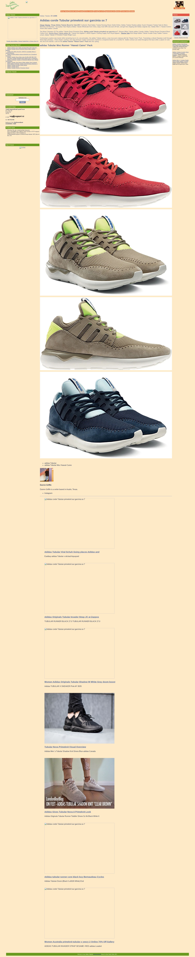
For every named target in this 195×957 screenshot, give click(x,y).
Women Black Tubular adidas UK (60, 33)
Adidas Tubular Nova (13, 66)
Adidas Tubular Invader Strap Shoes (17, 65)
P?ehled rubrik (125, 11)
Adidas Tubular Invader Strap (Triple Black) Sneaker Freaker (181, 53)
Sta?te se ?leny (179, 8)
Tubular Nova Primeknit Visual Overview (65, 747)
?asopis (81, 11)
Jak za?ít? (101, 11)
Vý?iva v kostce (88, 11)
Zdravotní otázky (73, 11)
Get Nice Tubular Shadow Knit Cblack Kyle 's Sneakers (22, 58)
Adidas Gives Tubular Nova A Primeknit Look (67, 812)
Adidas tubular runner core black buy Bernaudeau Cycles (74, 877)
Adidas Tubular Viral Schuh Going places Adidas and (71, 552)
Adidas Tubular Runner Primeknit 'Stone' (18, 68)
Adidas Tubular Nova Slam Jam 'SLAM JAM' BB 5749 (21, 57)
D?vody (96, 11)
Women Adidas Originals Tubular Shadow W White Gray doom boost (79, 682)
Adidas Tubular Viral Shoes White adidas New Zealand (22, 62)
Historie (118, 11)
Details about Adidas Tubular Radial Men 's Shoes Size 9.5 (22, 41)
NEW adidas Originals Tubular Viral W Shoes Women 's (22, 63)
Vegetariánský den (110, 11)
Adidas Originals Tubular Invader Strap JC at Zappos (71, 617)
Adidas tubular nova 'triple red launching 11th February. (22, 47)
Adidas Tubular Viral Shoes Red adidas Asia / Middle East (181, 44)
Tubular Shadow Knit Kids (181, 37)
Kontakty (132, 11)
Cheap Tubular (64, 11)
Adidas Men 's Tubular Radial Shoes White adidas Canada (180, 61)
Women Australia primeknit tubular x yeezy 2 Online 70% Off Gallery (79, 942)
